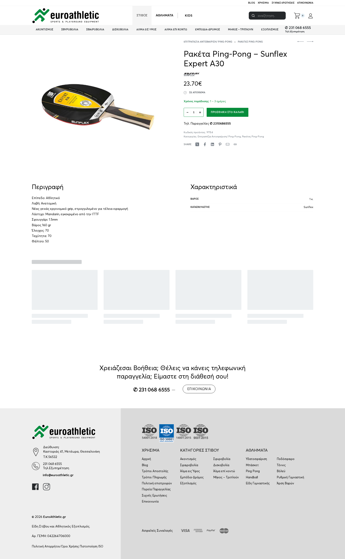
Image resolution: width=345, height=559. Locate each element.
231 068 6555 (52, 464)
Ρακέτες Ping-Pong (250, 42)
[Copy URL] (235, 144)
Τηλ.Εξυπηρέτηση (294, 32)
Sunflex (308, 207)
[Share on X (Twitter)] (197, 144)
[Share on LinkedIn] (212, 144)
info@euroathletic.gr (58, 475)
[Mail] (227, 144)
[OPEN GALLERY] (98, 107)
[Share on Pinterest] (220, 144)
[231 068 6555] (36, 466)
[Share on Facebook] (205, 144)
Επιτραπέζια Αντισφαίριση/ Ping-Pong (208, 42)
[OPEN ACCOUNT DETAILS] (310, 16)
